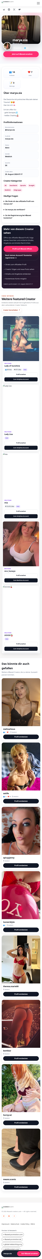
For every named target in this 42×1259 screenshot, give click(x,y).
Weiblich (8, 190)
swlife (6, 793)
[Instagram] (9, 9)
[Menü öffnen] (38, 3)
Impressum (5, 1224)
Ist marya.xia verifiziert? (15, 209)
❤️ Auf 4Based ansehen (28, 1253)
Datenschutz (15, 1224)
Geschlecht (13, 185)
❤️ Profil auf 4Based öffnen (21, 249)
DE (6, 185)
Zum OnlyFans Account (21, 379)
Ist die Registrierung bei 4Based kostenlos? (17, 216)
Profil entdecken (21, 737)
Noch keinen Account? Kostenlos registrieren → (18, 256)
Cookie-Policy (24, 1224)
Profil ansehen (21, 374)
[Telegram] (4, 9)
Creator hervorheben (11, 310)
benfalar (7, 1050)
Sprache (23, 185)
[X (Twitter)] (14, 9)
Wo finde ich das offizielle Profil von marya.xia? (19, 202)
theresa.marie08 (11, 986)
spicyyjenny (8, 857)
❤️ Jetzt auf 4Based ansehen (21, 54)
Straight (31, 185)
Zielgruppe (17, 190)
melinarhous (9, 729)
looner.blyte (9, 922)
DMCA (33, 1224)
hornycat (7, 1115)
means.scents (9, 1179)
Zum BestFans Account (21, 580)
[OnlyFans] (20, 9)
